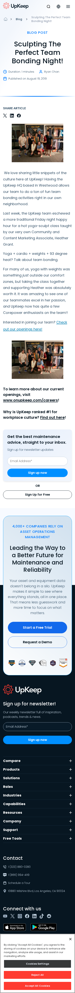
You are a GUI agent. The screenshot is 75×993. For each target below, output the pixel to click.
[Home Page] (5, 19)
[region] (37, 963)
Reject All (37, 975)
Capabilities (14, 803)
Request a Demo (37, 642)
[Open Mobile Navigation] (68, 6)
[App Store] (15, 927)
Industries (12, 795)
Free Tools (12, 838)
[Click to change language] (58, 6)
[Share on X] (5, 116)
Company (12, 821)
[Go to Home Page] (15, 5)
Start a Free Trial (37, 627)
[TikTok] (42, 916)
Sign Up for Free (37, 494)
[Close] (70, 939)
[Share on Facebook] (19, 116)
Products (11, 769)
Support (10, 829)
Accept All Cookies (37, 986)
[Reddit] (50, 916)
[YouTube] (6, 916)
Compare (12, 760)
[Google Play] (44, 927)
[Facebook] (28, 916)
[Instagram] (20, 916)
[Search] (48, 6)
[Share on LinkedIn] (12, 116)
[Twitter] (13, 916)
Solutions (11, 778)
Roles (8, 786)
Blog (19, 19)
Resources (12, 812)
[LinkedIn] (35, 916)
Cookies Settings (37, 964)
